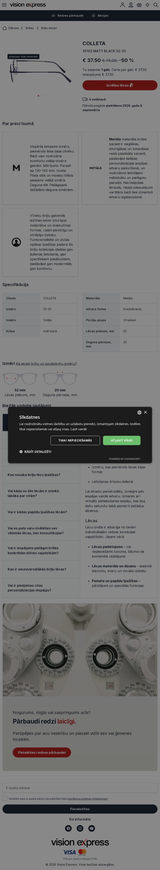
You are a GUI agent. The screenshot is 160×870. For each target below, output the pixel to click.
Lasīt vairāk (79, 429)
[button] (35, 451)
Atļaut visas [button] (122, 440)
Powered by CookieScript (124, 458)
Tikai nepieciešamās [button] (75, 440)
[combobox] (140, 412)
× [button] (145, 412)
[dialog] (80, 435)
